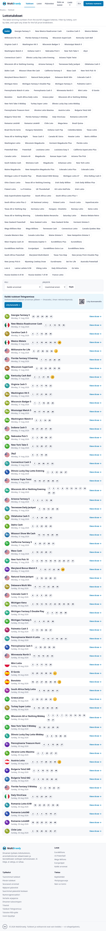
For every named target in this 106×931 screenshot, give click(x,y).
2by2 (85, 51)
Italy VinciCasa (58, 117)
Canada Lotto (10, 156)
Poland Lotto (10, 189)
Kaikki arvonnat (60, 866)
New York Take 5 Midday (15, 103)
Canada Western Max (14, 235)
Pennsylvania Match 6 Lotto (17, 90)
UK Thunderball (43, 189)
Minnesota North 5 (65, 90)
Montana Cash (32, 163)
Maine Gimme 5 (56, 235)
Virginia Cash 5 (11, 44)
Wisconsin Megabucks (34, 143)
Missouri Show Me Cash (29, 70)
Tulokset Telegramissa (12, 909)
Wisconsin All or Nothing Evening (19, 64)
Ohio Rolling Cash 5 (92, 176)
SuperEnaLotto (91, 202)
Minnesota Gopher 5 (37, 242)
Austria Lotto (64, 110)
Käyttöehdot (59, 877)
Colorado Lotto (87, 169)
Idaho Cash (9, 70)
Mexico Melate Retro (90, 215)
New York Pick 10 (88, 70)
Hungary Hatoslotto (34, 130)
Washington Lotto (12, 143)
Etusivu (3, 10)
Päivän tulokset (9, 880)
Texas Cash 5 (38, 136)
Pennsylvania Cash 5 (43, 90)
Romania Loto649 (32, 123)
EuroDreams (56, 261)
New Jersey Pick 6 (12, 261)
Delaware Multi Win (63, 77)
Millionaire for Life (13, 37)
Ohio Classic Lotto (12, 182)
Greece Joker (48, 97)
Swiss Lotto (93, 209)
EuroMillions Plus (58, 242)
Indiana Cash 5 (34, 51)
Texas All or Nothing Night (16, 136)
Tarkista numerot (93, 3)
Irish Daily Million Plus (85, 182)
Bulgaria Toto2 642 (13, 117)
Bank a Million (91, 136)
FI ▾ (79, 3)
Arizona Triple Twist (68, 57)
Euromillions (76, 242)
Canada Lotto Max (36, 235)
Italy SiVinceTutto (59, 268)
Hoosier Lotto (74, 136)
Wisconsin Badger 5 (51, 44)
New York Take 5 (71, 51)
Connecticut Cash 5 (13, 57)
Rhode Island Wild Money (47, 176)
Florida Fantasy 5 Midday (37, 117)
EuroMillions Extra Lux (53, 248)
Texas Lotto (92, 130)
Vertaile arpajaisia (10, 898)
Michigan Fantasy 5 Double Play (36, 84)
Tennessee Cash (50, 228)
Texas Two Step (60, 255)
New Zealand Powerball (15, 222)
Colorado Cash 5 (84, 77)
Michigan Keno (11, 84)
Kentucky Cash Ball (84, 37)
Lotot (39, 3)
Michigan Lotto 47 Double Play (18, 176)
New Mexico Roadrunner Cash (48, 31)
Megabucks (40, 156)
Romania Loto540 (12, 123)
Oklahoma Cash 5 (92, 64)
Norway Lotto (77, 209)
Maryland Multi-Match (39, 255)
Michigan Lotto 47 (71, 176)
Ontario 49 (25, 156)
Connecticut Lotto (69, 228)
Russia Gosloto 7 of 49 (38, 275)
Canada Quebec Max (91, 228)
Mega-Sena (62, 123)
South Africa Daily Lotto (27, 97)
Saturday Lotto (69, 215)
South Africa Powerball (14, 255)
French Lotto (75, 202)
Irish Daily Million (63, 182)
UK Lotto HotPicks (62, 189)
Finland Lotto (59, 202)
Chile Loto (48, 123)
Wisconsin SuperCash (62, 37)
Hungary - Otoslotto (57, 209)
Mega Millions (32, 228)
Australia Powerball (89, 261)
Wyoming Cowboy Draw (35, 261)
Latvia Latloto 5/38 (23, 268)
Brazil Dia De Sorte (13, 130)
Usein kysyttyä (9, 916)
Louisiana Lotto (43, 149)
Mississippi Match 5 (73, 44)
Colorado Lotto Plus (67, 169)
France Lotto (57, 275)
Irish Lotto (79, 189)
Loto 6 (7, 268)
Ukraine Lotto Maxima (44, 110)
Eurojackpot (33, 248)
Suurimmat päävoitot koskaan (15, 891)
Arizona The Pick (78, 156)
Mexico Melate (91, 31)
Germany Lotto (37, 209)
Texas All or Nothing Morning (17, 215)
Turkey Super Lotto (39, 103)
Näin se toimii (60, 3)
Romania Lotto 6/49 (78, 117)
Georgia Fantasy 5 (22, 31)
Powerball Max (11, 149)
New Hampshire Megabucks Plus (39, 169)
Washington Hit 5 (30, 44)
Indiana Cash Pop (55, 130)
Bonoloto (8, 97)
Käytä (71, 287)
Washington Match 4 (14, 51)
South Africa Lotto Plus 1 (66, 195)
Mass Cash (71, 70)
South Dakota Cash (13, 163)
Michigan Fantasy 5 (63, 84)
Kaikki (7, 31)
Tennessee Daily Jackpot (69, 64)
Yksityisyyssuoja (61, 880)
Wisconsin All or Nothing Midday (72, 97)
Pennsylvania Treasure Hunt (17, 110)
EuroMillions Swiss (76, 248)
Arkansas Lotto (64, 163)
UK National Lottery (39, 202)
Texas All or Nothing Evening (37, 182)
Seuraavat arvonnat (11, 884)
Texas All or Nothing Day (15, 209)
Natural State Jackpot (40, 77)
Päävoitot (49, 3)
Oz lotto (75, 268)
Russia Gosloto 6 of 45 (14, 275)
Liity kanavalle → (13, 305)
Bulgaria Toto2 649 (83, 110)
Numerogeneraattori (11, 894)
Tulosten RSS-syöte (10, 912)
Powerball (26, 149)
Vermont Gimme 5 (81, 222)
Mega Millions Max (13, 228)
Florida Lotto (82, 143)
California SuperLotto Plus (85, 149)
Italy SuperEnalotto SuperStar (18, 195)
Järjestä (46, 282)
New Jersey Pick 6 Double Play (85, 255)
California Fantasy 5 (53, 70)
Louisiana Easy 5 (61, 149)
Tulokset (29, 3)
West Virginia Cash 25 (14, 242)
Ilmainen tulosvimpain (12, 901)
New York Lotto (83, 163)
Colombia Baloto (75, 130)
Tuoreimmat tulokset (11, 877)
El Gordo (95, 90)
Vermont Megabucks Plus (60, 143)
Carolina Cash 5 (73, 31)
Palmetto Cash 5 (84, 84)
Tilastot (6, 905)
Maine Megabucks (13, 169)
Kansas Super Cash (58, 156)
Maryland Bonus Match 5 (15, 77)
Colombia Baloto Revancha (46, 215)
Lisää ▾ (69, 3)
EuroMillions (59, 852)
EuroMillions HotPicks (14, 248)
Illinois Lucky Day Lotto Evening (40, 57)
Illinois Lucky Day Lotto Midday (66, 103)
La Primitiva (26, 189)
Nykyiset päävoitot (10, 887)
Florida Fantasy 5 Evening (36, 37)
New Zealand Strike (60, 222)
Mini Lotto (82, 90)
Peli (6, 282)
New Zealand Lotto (38, 222)
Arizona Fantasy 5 (46, 64)
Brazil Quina (77, 123)
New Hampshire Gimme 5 (78, 235)
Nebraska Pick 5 (52, 51)
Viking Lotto (41, 268)
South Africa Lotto (43, 195)
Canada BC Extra (56, 136)
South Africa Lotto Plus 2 (15, 202)
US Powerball (60, 856)
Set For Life (71, 261)
